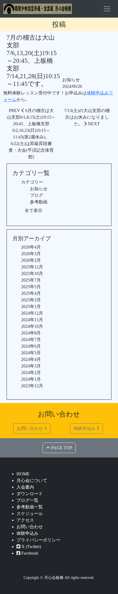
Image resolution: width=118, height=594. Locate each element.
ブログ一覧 (27, 500)
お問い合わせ (30, 428)
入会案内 (25, 487)
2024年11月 (32, 319)
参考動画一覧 (29, 507)
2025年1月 (31, 306)
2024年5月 (31, 352)
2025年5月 (31, 286)
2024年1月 (31, 379)
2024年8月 (31, 333)
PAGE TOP (61, 447)
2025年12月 (32, 267)
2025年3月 (31, 300)
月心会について (31, 480)
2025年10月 (32, 273)
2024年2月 (31, 372)
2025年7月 (31, 280)
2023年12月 (32, 385)
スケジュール (29, 513)
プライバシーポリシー (38, 540)
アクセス (25, 520)
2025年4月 (31, 293)
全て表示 (33, 210)
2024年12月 (32, 313)
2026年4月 (31, 247)
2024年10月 (32, 326)
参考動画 (38, 202)
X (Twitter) (30, 546)
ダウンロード (29, 493)
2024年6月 (31, 346)
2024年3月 (31, 366)
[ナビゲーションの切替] (107, 8)
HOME (23, 474)
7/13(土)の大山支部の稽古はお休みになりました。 (87, 117)
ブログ (36, 195)
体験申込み (85, 428)
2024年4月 (31, 359)
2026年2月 (31, 260)
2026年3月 (31, 253)
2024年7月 (31, 339)
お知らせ (71, 79)
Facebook (29, 553)
